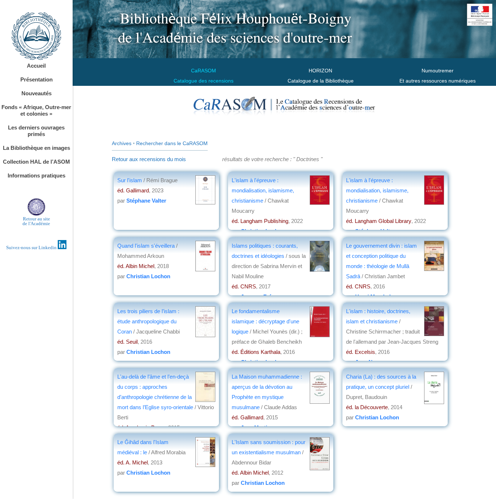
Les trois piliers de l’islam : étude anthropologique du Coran (148, 321)
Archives (121, 143)
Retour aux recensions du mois (149, 159)
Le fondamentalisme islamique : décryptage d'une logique (265, 321)
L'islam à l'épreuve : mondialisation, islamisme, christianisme (263, 190)
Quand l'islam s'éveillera (146, 246)
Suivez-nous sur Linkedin (32, 247)
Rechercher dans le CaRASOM (172, 143)
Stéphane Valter (146, 200)
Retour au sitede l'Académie (36, 221)
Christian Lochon (148, 276)
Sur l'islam (130, 180)
